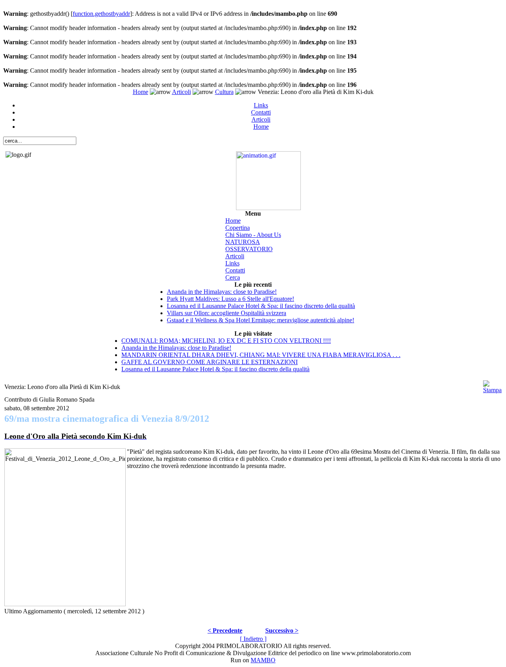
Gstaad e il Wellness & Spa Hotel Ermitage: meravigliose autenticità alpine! (260, 320)
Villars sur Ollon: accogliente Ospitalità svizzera (226, 313)
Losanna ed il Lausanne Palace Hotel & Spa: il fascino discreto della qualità (261, 305)
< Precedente (225, 630)
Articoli (181, 91)
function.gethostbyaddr (101, 13)
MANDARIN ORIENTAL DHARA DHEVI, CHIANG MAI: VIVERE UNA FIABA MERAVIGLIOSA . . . (260, 354)
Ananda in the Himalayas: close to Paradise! (222, 291)
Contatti (261, 112)
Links (261, 105)
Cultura (224, 91)
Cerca (232, 277)
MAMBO (263, 660)
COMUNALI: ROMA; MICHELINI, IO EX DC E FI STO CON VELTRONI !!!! (226, 340)
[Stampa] (492, 384)
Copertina (237, 227)
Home (140, 91)
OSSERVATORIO (249, 249)
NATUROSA (242, 242)
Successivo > (281, 630)
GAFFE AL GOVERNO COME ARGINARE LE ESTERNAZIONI (209, 362)
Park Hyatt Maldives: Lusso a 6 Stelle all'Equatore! (230, 298)
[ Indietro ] (253, 638)
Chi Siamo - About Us (253, 234)
